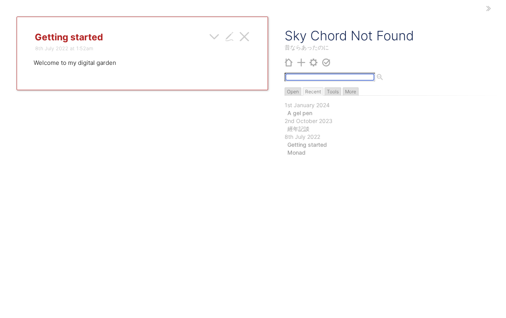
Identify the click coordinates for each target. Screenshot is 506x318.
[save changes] (326, 62)
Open (293, 92)
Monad (296, 152)
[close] (244, 36)
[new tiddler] (301, 62)
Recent (313, 92)
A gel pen (299, 113)
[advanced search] (380, 77)
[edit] (229, 36)
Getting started (307, 144)
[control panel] (314, 62)
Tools (333, 92)
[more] (214, 36)
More (350, 92)
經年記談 (298, 128)
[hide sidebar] (489, 8)
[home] (289, 62)
